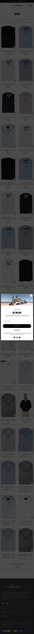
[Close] (31, 295)
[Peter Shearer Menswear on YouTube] (19, 338)
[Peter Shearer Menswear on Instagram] (17, 338)
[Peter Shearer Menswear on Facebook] (14, 338)
